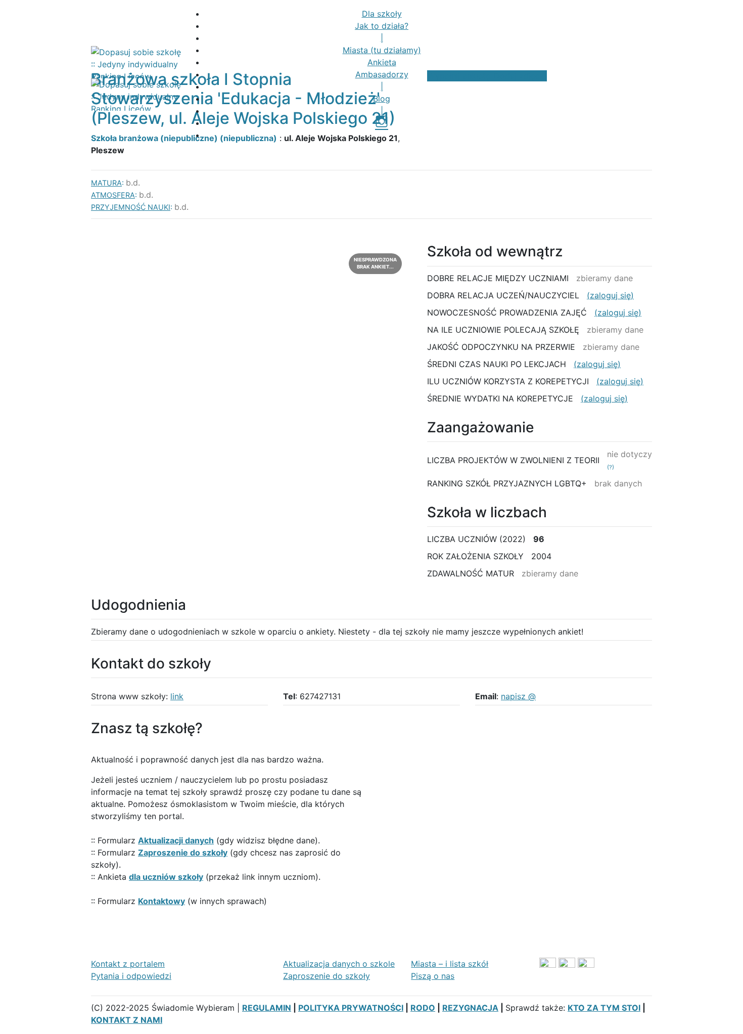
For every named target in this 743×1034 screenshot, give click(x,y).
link (176, 696)
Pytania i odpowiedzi (131, 976)
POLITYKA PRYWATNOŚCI (350, 1008)
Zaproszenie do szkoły (326, 976)
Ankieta (381, 62)
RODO (422, 1008)
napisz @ (518, 696)
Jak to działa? (381, 26)
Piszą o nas (432, 976)
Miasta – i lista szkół (449, 964)
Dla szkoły (382, 14)
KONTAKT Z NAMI (126, 1020)
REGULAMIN (266, 1008)
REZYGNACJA (470, 1008)
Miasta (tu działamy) (382, 50)
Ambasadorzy (381, 74)
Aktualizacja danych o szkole (339, 964)
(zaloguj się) (610, 295)
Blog (381, 99)
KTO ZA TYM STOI (604, 1008)
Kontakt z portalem (128, 964)
